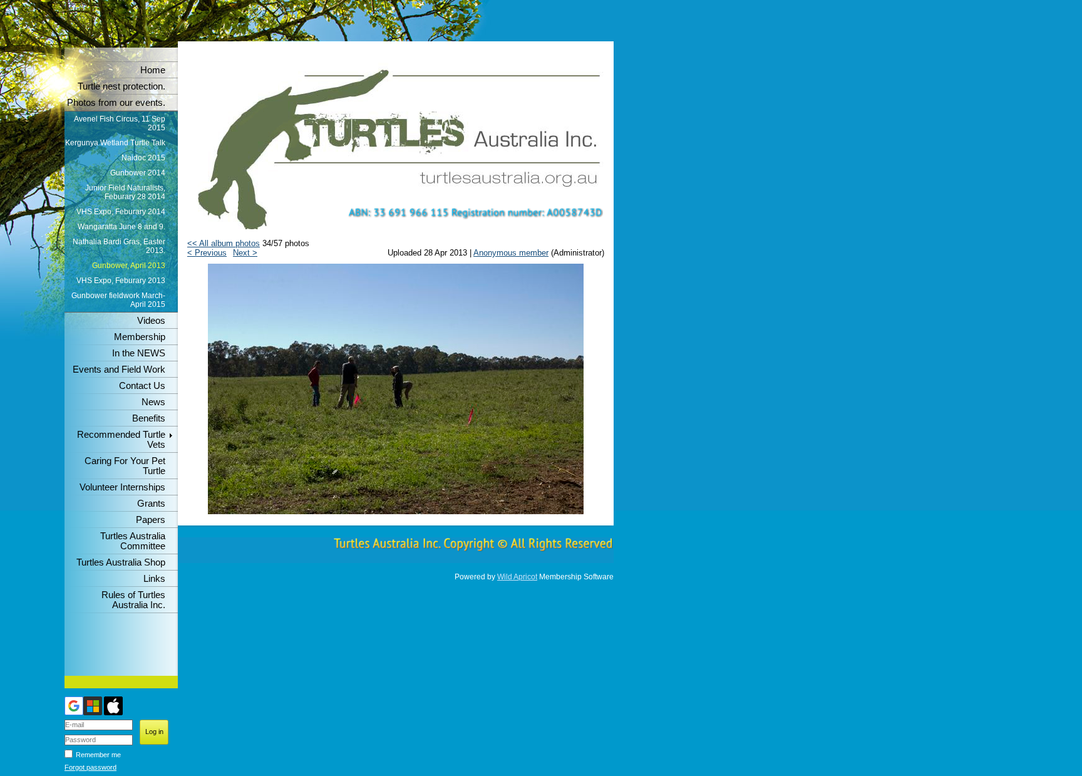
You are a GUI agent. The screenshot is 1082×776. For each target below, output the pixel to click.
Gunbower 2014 (137, 172)
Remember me (98, 754)
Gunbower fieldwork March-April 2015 (118, 300)
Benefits (148, 418)
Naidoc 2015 (143, 157)
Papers (150, 520)
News (153, 402)
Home (152, 70)
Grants (151, 504)
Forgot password (90, 767)
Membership (139, 337)
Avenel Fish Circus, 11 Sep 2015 (119, 123)
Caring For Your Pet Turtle (125, 466)
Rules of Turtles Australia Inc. (133, 600)
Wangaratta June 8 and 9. (121, 226)
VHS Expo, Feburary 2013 (120, 280)
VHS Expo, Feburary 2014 (120, 211)
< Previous (207, 252)
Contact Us (142, 386)
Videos (151, 321)
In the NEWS (138, 353)
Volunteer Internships (122, 487)
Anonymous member (511, 252)
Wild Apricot (517, 576)
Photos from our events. (116, 103)
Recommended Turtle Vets (121, 440)
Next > (245, 252)
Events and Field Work (119, 370)
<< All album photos (223, 243)
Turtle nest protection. (121, 86)
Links (154, 579)
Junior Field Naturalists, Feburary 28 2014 (125, 192)
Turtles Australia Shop (120, 562)
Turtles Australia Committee (132, 541)
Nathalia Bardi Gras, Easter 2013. (119, 246)
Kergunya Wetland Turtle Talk (115, 142)
